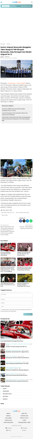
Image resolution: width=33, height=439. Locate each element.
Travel (19, 367)
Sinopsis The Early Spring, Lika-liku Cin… (16, 346)
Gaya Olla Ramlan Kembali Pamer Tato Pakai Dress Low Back (8, 285)
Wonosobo (6, 391)
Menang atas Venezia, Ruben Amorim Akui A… (18, 357)
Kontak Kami (8, 420)
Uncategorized (10, 339)
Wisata (5, 388)
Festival (11, 362)
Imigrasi (11, 350)
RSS (25, 430)
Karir (24, 420)
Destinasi (5, 396)
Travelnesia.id (11, 83)
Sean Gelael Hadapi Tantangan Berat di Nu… (12, 341)
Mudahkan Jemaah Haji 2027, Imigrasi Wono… (18, 352)
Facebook (9, 428)
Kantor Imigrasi (21, 83)
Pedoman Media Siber (24, 422)
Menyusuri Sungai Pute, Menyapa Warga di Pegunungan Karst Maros (23, 285)
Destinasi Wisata (13, 367)
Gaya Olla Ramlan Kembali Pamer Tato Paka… (17, 363)
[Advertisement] (16, 25)
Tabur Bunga (4, 215)
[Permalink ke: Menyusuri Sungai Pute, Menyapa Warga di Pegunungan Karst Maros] (24, 278)
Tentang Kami (24, 415)
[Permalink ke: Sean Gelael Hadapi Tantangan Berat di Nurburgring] (8, 247)
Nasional (11, 373)
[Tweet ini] (24, 220)
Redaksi (8, 415)
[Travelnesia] (16, 2)
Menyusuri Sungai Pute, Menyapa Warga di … (18, 370)
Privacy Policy (24, 418)
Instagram (25, 428)
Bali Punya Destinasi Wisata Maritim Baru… (17, 375)
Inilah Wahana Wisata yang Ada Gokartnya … (17, 381)
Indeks (8, 413)
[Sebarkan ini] (20, 220)
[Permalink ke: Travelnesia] (2, 57)
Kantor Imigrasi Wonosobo (22, 212)
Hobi (5, 339)
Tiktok (9, 430)
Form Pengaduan (8, 422)
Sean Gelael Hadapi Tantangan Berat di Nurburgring (5, 254)
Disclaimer (8, 418)
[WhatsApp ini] (30, 220)
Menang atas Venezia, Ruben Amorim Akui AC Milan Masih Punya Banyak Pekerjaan (24, 268)
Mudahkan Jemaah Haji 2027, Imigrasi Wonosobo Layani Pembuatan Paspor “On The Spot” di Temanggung (8, 269)
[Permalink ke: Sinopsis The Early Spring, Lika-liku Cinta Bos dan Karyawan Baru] (24, 247)
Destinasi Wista (7, 393)
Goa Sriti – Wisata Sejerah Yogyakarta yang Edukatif (26, 226)
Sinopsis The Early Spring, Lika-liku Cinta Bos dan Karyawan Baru (23, 254)
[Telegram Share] (27, 220)
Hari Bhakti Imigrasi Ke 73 (7, 212)
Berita (2, 339)
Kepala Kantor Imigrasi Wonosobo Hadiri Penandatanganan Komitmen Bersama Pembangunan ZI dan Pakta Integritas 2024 (16, 119)
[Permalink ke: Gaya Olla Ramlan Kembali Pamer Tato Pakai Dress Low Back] (8, 278)
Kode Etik (24, 413)
